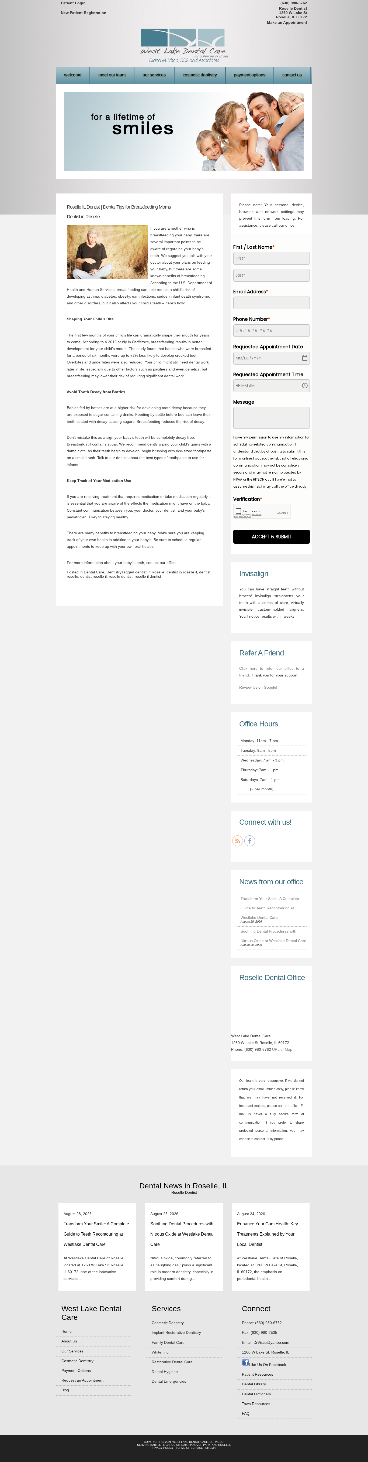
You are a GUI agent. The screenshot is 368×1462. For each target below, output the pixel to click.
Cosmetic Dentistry (200, 75)
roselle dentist (121, 576)
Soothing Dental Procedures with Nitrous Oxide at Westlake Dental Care (182, 1234)
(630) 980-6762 (293, 3)
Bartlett (157, 1444)
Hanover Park (199, 1444)
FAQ (245, 1413)
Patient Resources (257, 1374)
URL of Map (282, 1049)
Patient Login (73, 3)
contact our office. (161, 562)
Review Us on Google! (258, 687)
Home (66, 1331)
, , (265, 1352)
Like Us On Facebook (267, 1364)
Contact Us (292, 75)
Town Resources (256, 1404)
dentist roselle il (93, 576)
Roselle (224, 1444)
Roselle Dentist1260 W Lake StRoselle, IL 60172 (291, 12)
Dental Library (254, 1384)
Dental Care (94, 572)
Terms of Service (189, 1447)
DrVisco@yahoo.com (271, 1342)
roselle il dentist (148, 576)
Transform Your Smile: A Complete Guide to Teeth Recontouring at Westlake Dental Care (270, 908)
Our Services (154, 75)
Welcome (72, 75)
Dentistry (113, 572)
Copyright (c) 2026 (158, 1441)
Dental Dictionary (256, 1394)
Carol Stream (176, 1444)
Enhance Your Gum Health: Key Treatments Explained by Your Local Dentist (267, 1234)
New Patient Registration (83, 13)
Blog (65, 1390)
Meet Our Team (112, 75)
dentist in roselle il (181, 572)
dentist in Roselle (149, 572)
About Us (69, 1341)
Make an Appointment (287, 22)
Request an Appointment (82, 1380)
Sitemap (211, 1447)
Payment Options (249, 75)
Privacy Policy (162, 1447)
